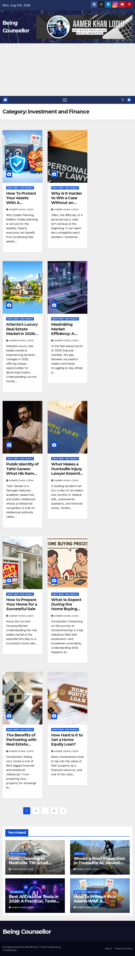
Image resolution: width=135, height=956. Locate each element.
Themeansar (10, 950)
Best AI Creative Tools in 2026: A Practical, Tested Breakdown (34, 901)
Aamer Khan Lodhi (21, 209)
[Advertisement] (67, 69)
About (108, 948)
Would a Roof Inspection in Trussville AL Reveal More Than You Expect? (99, 863)
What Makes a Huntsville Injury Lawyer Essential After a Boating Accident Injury (67, 473)
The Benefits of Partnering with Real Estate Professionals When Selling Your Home (21, 747)
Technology (16, 892)
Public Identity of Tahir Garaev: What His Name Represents (22, 471)
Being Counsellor (27, 931)
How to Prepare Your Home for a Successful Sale (21, 604)
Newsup (53, 946)
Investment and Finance (20, 188)
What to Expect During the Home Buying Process (66, 606)
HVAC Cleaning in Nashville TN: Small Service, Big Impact (28, 863)
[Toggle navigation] (64, 100)
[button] (122, 100)
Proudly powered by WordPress (20, 946)
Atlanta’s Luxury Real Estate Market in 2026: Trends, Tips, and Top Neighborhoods (22, 336)
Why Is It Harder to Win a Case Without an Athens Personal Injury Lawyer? (67, 202)
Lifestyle (79, 854)
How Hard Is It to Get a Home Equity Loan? (67, 740)
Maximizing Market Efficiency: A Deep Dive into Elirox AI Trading (66, 333)
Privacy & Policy (123, 948)
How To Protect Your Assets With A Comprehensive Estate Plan (21, 202)
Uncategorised (18, 854)
